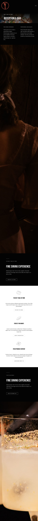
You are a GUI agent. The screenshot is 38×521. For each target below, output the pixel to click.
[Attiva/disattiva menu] (36, 5)
